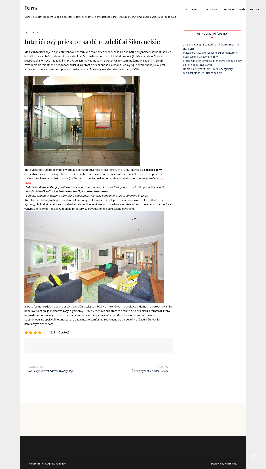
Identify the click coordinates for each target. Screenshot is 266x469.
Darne (31, 7)
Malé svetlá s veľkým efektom (200, 56)
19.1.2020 (29, 32)
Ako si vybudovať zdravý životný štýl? (51, 371)
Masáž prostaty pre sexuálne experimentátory (210, 52)
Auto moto (193, 9)
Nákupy (254, 9)
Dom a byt (212, 9)
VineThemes (231, 463)
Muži (242, 9)
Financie (229, 9)
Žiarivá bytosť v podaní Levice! (150, 371)
